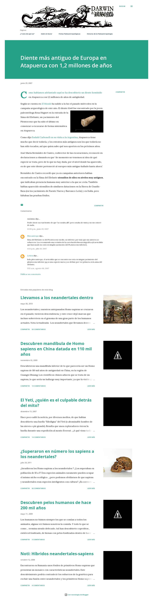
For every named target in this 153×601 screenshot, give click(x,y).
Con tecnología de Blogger (77, 595)
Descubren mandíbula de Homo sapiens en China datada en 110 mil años (56, 349)
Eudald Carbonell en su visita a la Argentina (55, 137)
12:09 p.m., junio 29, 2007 (38, 229)
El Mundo (46, 103)
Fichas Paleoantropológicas (69, 34)
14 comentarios (39, 437)
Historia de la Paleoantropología (100, 34)
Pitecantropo (33, 236)
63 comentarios (39, 329)
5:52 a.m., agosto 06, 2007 (38, 268)
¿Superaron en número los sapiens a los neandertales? (57, 453)
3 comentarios (38, 539)
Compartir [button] (120, 92)
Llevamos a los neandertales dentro (56, 297)
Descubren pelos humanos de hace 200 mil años (55, 505)
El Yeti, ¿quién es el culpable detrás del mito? (56, 402)
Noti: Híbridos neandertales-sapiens (57, 553)
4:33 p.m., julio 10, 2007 (37, 249)
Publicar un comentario (30, 274)
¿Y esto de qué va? (27, 34)
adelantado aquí (53, 92)
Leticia (30, 255)
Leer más (91, 329)
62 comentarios (39, 488)
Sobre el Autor (46, 34)
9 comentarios (38, 585)
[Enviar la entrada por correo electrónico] (21, 206)
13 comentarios (39, 386)
